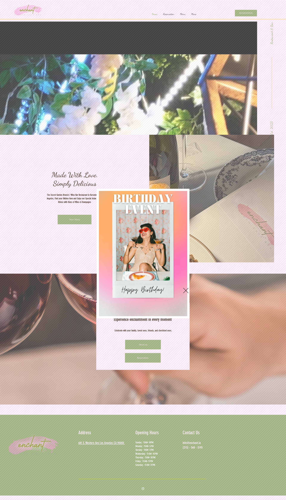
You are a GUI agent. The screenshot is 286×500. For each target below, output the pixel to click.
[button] (185, 290)
